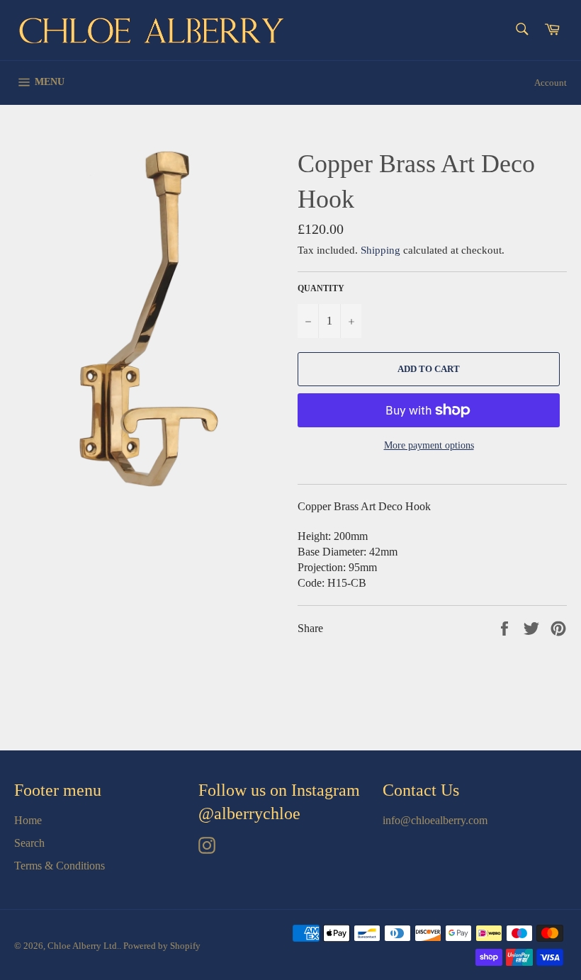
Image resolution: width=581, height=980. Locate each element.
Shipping (380, 250)
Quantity (321, 288)
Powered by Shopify (162, 946)
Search (29, 843)
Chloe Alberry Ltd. (83, 946)
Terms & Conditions (59, 866)
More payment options (429, 445)
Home (28, 820)
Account (550, 82)
